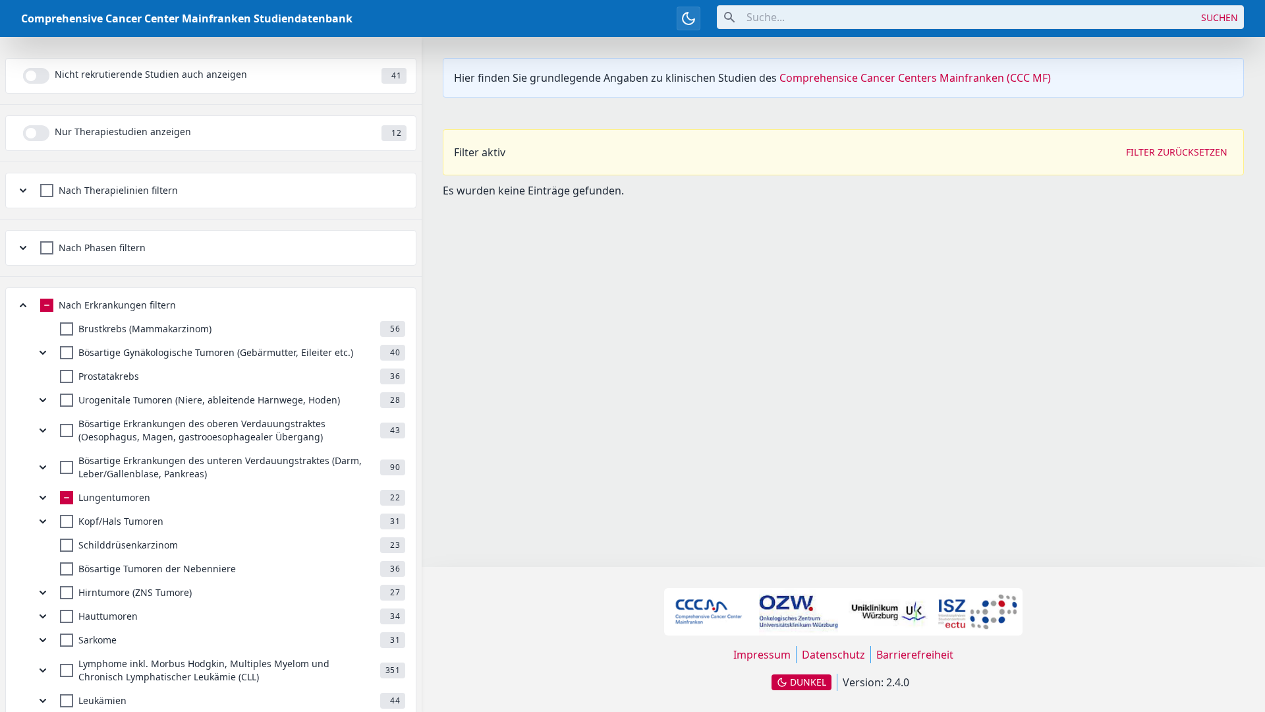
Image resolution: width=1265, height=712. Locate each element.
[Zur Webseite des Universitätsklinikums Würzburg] (888, 612)
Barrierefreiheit (914, 654)
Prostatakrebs (108, 376)
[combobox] (956, 17)
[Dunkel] (688, 18)
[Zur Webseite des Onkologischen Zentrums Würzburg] (798, 612)
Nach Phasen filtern (102, 247)
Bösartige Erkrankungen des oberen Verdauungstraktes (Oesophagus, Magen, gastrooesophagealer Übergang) (201, 430)
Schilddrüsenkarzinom (128, 545)
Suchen (1219, 17)
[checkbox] (109, 190)
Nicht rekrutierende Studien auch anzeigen (151, 74)
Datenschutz (833, 654)
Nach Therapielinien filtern (118, 190)
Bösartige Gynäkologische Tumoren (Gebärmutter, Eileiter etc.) (215, 352)
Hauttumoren (108, 616)
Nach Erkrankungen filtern (117, 305)
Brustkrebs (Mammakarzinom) (144, 328)
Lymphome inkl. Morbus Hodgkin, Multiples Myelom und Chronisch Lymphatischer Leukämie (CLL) (203, 670)
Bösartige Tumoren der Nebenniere (157, 568)
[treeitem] (210, 190)
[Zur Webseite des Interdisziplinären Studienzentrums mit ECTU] (977, 612)
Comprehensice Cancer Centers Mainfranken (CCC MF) (915, 78)
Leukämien (102, 700)
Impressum (762, 654)
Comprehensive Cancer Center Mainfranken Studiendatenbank (186, 18)
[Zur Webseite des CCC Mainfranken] (708, 611)
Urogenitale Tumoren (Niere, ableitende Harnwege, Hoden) (209, 400)
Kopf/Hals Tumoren (120, 521)
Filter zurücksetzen (1176, 152)
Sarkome (97, 640)
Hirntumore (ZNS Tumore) (135, 592)
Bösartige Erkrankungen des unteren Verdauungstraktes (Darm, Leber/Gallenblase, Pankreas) (220, 467)
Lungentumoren (114, 497)
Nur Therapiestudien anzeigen (123, 131)
